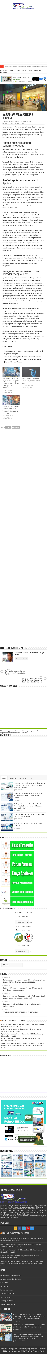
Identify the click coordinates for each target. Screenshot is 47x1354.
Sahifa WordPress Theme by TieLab (32, 1351)
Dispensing (10, 70)
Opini (11, 123)
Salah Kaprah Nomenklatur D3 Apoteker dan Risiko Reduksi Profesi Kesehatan (29, 1326)
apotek (8, 427)
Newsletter (4, 1283)
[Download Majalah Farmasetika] (23, 79)
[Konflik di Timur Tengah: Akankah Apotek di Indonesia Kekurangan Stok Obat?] (11, 400)
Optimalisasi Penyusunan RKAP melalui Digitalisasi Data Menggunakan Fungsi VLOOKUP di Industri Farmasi (28, 1336)
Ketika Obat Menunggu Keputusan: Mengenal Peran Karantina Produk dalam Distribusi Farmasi (28, 796)
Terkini (4, 778)
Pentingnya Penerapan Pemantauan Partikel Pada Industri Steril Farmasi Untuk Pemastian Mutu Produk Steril (28, 806)
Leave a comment (22, 123)
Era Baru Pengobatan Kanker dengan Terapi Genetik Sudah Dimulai (15, 672)
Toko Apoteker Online (7, 1304)
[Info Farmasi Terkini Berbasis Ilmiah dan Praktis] (23, 5)
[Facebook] (19, 1228)
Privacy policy (13, 1349)
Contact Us (42, 1349)
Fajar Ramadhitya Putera (11, 121)
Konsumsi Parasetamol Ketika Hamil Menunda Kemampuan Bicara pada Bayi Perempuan (32, 679)
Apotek (18, 70)
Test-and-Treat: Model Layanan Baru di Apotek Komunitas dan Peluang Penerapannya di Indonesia (11, 383)
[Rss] (15, 1228)
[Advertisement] (23, 35)
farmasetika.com (14, 1351)
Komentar (23, 778)
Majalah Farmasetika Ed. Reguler (10, 1275)
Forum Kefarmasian (6, 1290)
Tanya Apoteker (5, 1297)
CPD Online (4, 1286)
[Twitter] (24, 1228)
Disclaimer (22, 1349)
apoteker (16, 427)
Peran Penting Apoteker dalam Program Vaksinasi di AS (31, 381)
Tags (30, 778)
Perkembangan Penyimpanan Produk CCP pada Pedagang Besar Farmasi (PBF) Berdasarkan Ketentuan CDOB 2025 (29, 785)
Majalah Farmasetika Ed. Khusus (10, 1279)
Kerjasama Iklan (32, 1349)
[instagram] (32, 1228)
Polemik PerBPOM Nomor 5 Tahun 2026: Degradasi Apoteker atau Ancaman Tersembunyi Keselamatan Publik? (29, 1316)
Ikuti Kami (4, 1223)
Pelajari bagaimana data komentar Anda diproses (21, 732)
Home (4, 70)
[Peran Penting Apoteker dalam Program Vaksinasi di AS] (31, 372)
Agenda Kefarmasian (7, 1293)
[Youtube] (28, 1228)
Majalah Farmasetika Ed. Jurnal (14, 1021)
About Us (4, 1349)
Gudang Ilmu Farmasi (7, 1301)
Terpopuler (13, 778)
